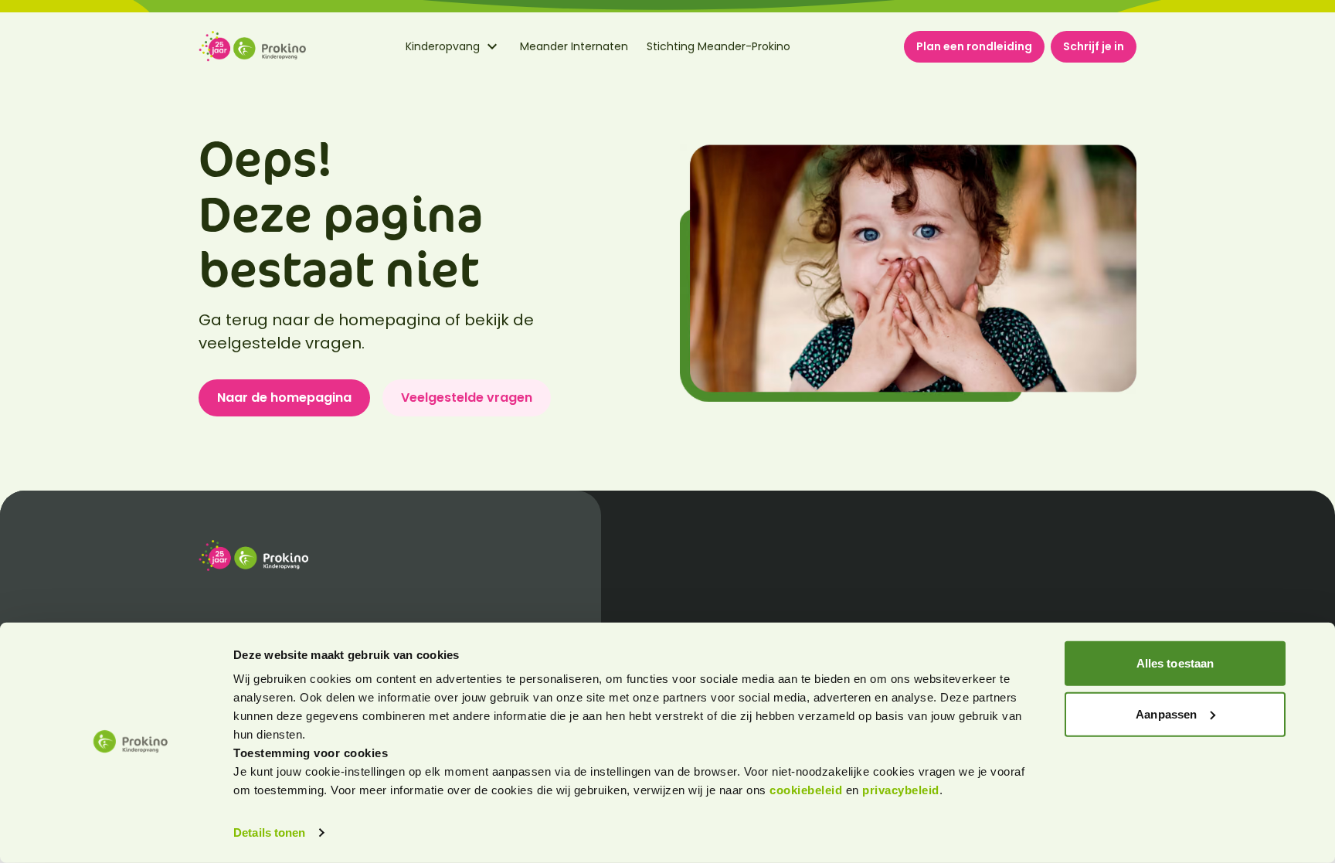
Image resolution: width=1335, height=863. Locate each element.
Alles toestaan (1175, 663)
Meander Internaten (574, 46)
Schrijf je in (1093, 46)
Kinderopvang (443, 46)
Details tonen (269, 832)
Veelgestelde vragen (466, 397)
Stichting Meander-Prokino (718, 46)
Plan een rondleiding (974, 46)
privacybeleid (900, 790)
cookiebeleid (807, 790)
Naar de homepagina (284, 397)
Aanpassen (1166, 713)
